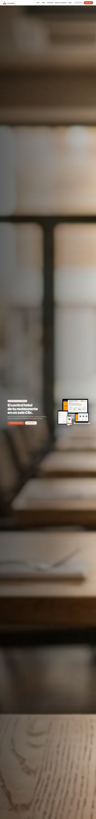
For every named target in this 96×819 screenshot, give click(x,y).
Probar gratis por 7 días (16, 422)
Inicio (38, 2)
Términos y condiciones (61, 2)
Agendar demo (31, 422)
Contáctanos (50, 2)
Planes (43, 2)
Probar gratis (88, 2)
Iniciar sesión (78, 2)
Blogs (70, 2)
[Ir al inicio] (9, 2)
